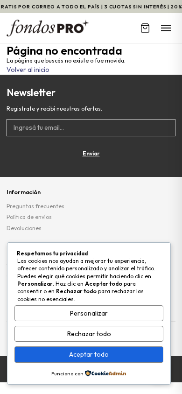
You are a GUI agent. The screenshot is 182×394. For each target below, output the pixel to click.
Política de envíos (29, 216)
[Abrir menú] (166, 28)
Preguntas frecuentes (35, 206)
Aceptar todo (89, 354)
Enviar (91, 153)
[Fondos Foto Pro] (48, 28)
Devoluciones (24, 228)
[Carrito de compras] (145, 28)
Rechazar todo (89, 334)
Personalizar (89, 313)
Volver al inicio (28, 69)
